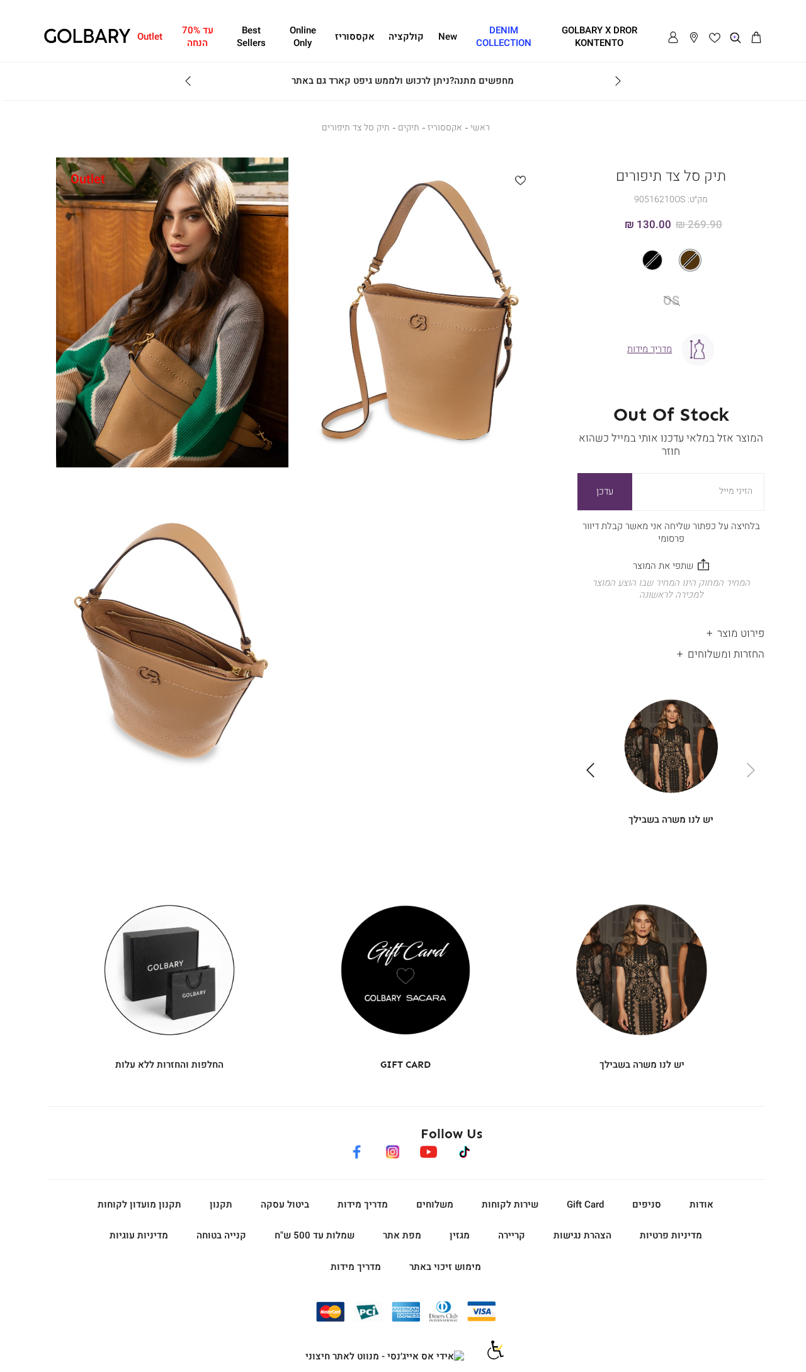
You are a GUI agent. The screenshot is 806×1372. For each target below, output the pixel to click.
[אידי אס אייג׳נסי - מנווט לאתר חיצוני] (384, 1357)
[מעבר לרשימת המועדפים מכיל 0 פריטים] (714, 37)
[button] (756, 37)
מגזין (460, 1235)
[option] (690, 260)
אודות (701, 1204)
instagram (392, 1149)
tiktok (465, 1149)
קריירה (511, 1235)
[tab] (670, 630)
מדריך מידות (363, 1204)
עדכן (604, 491)
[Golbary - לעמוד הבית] (87, 41)
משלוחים (434, 1204)
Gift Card (585, 1204)
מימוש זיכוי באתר (445, 1267)
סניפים (646, 1204)
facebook (356, 1149)
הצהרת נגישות (582, 1235)
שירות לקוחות (510, 1204)
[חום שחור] (670, 260)
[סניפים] (694, 37)
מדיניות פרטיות (671, 1235)
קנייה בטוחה (221, 1235)
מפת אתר (402, 1235)
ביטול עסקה (285, 1204)
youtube (428, 1149)
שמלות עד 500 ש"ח (315, 1235)
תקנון (221, 1204)
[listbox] (671, 260)
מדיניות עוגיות (139, 1235)
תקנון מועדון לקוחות (139, 1204)
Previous (617, 81)
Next (188, 81)
